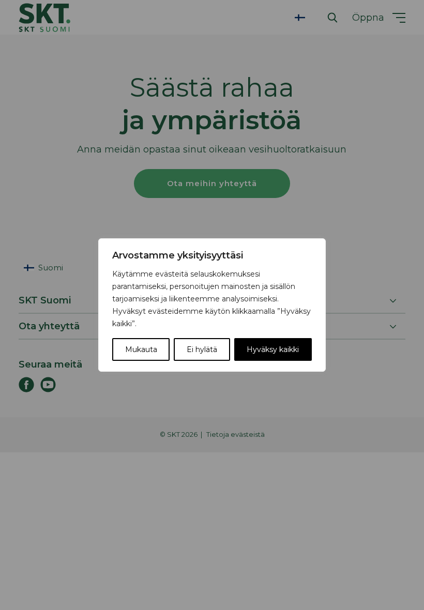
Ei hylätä (202, 349)
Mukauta (141, 349)
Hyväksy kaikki (273, 349)
